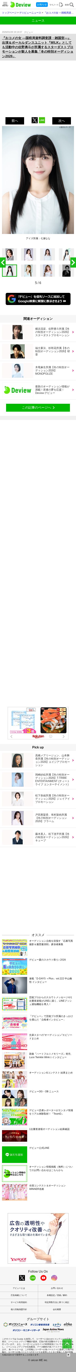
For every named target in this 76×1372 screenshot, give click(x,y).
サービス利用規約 (19, 1302)
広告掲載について (19, 1295)
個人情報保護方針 (19, 1309)
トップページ (9, 12)
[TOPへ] (67, 1344)
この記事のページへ (36, 407)
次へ (61, 120)
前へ (15, 120)
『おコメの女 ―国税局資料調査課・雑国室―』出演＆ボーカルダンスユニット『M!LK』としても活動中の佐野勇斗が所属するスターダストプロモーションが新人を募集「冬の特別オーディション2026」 (37, 47)
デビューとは (19, 1288)
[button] (73, 262)
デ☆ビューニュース (30, 12)
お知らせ (42, 4)
